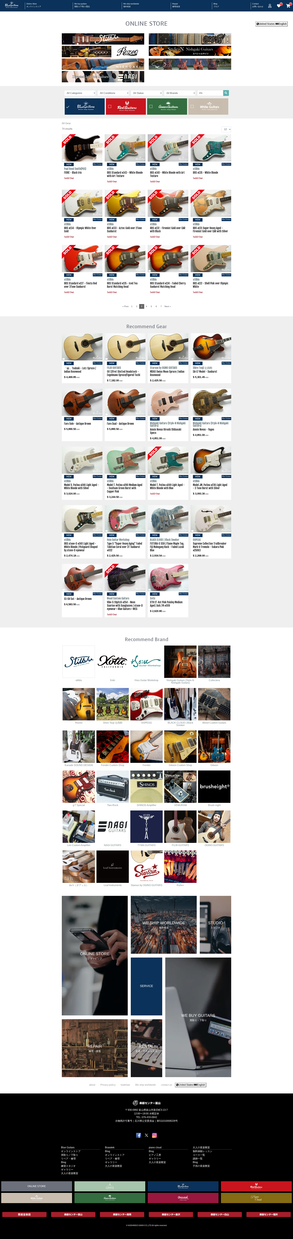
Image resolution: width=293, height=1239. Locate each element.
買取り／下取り (69, 1155)
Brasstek (109, 1147)
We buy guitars (82, 4)
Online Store (33, 4)
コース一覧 (199, 1155)
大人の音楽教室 (69, 1173)
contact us (166, 1085)
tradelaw (125, 1085)
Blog (216, 4)
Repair (176, 4)
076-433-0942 (149, 1117)
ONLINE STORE (146, 23)
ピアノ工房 (155, 1155)
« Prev (125, 306)
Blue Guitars (67, 1147)
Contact (257, 4)
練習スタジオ (68, 1166)
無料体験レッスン (202, 1151)
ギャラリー (67, 1169)
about (92, 1085)
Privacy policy (108, 1085)
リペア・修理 (68, 1158)
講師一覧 (198, 1158)
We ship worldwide (131, 4)
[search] (226, 93)
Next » (168, 306)
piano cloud (155, 1147)
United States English (273, 24)
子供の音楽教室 (201, 1166)
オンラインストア (71, 1151)
